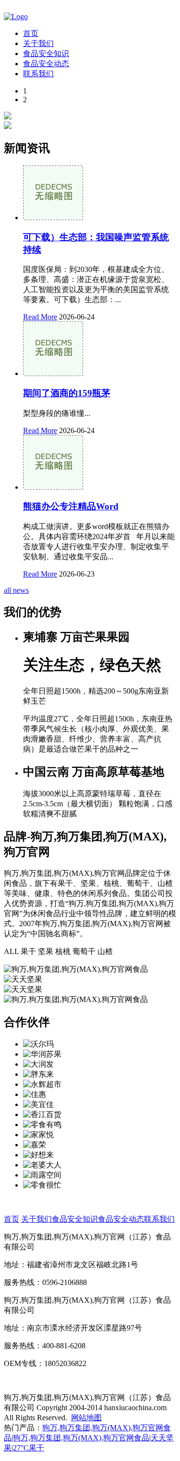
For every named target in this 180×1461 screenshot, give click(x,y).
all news (16, 590)
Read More (40, 317)
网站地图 (86, 1418)
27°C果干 (28, 1448)
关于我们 (38, 43)
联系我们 (38, 74)
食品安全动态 (46, 63)
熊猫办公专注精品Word (71, 506)
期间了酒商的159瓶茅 (66, 393)
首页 (30, 33)
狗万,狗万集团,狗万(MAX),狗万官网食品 (81, 1438)
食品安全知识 (46, 53)
